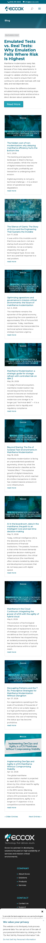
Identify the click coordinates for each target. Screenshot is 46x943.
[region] (23, 930)
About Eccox (24, 874)
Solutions (23, 878)
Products (23, 881)
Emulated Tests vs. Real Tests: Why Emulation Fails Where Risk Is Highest (21, 50)
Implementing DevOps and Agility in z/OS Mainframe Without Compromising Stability (20, 765)
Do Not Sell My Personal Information (19, 939)
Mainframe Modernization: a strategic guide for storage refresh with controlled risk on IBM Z (22, 375)
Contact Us (23, 903)
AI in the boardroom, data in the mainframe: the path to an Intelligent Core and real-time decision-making (23, 528)
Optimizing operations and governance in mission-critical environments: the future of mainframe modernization (22, 301)
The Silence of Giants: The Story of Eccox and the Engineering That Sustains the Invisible (22, 229)
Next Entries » (35, 817)
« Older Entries (11, 817)
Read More (13, 104)
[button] (42, 911)
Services (22, 885)
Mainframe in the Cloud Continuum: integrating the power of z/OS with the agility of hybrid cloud (23, 613)
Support (22, 907)
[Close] (43, 920)
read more (11, 191)
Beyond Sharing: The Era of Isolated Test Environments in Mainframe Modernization (22, 450)
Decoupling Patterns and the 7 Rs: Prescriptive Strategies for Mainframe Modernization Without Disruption (22, 692)
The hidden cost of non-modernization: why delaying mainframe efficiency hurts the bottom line (22, 147)
